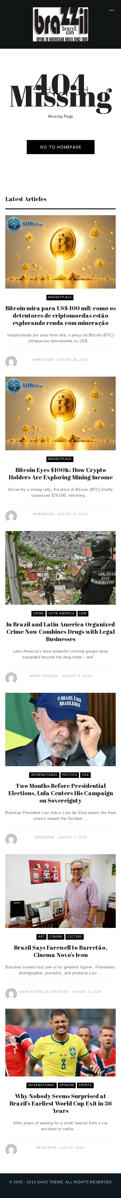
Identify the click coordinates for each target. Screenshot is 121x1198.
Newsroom (43, 360)
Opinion (67, 1085)
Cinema (56, 936)
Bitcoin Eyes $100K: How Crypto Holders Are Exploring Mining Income (61, 473)
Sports (85, 1085)
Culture (74, 936)
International (44, 775)
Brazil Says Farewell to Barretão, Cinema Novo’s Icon (60, 951)
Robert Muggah (43, 676)
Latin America (61, 613)
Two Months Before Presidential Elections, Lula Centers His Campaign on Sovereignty (60, 793)
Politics (69, 775)
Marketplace (60, 297)
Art (41, 936)
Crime (38, 613)
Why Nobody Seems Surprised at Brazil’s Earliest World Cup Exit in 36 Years (60, 1103)
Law (83, 613)
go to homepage (60, 147)
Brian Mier (46, 1147)
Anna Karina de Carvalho (44, 992)
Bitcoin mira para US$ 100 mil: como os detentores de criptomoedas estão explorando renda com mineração (60, 315)
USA (85, 775)
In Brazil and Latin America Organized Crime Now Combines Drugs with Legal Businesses (60, 631)
